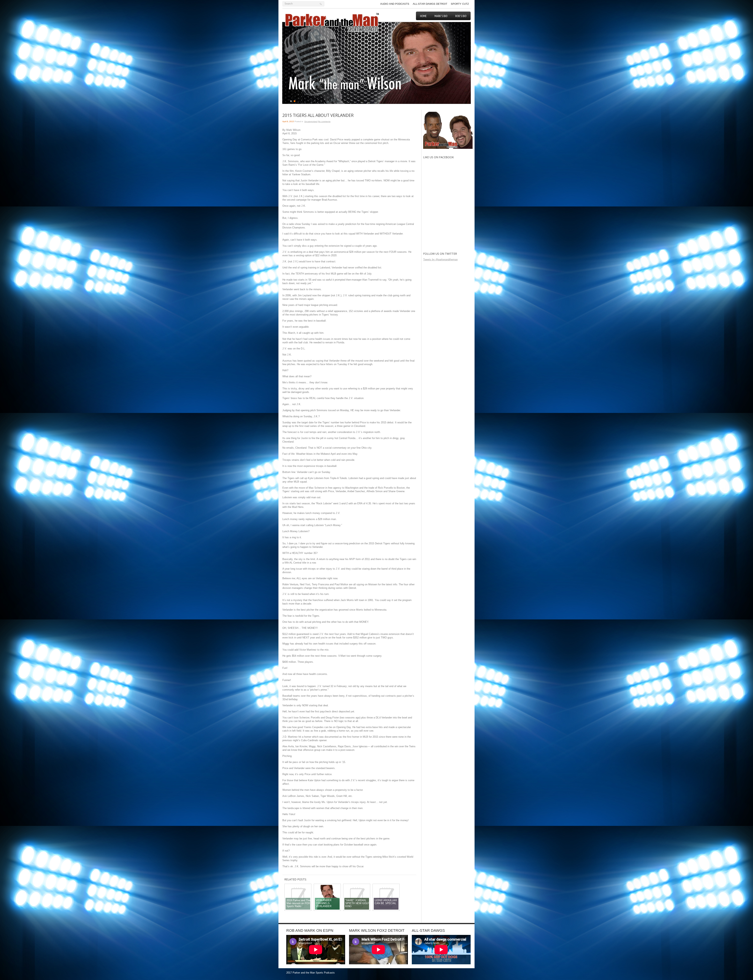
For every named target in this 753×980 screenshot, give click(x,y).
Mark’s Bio (441, 16)
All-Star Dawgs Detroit (430, 3)
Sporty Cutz (460, 3)
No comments (324, 121)
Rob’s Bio (461, 16)
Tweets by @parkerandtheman (440, 259)
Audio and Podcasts (394, 3)
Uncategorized (310, 121)
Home (423, 16)
